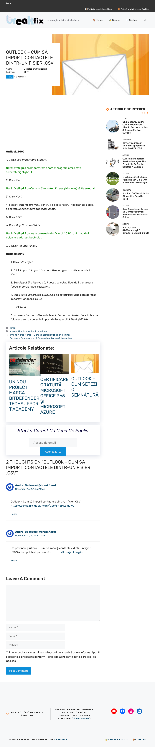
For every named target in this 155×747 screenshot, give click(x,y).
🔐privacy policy (116, 740)
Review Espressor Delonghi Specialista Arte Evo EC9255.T (133, 146)
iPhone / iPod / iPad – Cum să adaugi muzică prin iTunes (40, 334)
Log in (9, 3)
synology (60, 740)
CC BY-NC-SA (80, 718)
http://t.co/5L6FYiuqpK (26, 505)
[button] (145, 20)
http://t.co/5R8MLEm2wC (57, 505)
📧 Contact (132, 20)
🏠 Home (98, 20)
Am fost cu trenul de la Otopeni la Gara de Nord (135, 196)
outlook (32, 331)
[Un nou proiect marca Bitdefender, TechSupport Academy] (25, 374)
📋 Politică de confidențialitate (98, 9)
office (24, 331)
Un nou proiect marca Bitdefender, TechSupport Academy (24, 395)
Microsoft (15, 331)
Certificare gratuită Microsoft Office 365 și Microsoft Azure (54, 396)
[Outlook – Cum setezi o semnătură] (85, 371)
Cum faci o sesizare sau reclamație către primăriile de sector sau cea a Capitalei (134, 162)
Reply (14, 514)
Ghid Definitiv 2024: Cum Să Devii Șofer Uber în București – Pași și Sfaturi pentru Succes (135, 127)
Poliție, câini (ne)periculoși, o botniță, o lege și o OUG (135, 230)
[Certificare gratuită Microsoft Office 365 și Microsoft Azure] (54, 371)
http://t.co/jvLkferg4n (69, 552)
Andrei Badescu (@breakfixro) (35, 485)
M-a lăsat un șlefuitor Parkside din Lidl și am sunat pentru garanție (134, 180)
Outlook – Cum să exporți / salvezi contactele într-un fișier (41, 338)
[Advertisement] (53, 128)
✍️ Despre (114, 20)
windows (42, 331)
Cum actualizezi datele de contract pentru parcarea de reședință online (135, 213)
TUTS (10, 77)
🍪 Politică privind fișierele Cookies (133, 9)
